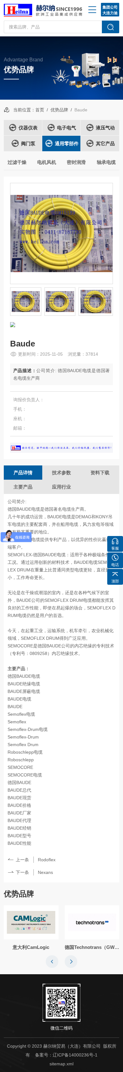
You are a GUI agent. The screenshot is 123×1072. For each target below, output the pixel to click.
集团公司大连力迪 (110, 10)
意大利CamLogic (31, 947)
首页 (39, 109)
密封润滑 (76, 162)
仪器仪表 (28, 127)
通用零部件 (67, 143)
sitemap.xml (61, 1063)
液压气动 (105, 127)
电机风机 (46, 162)
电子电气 (66, 127)
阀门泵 (28, 143)
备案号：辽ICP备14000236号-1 (66, 1054)
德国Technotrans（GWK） (92, 947)
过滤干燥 (17, 162)
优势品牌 (59, 109)
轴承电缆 (106, 162)
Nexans (45, 872)
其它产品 (105, 143)
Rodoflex (47, 859)
